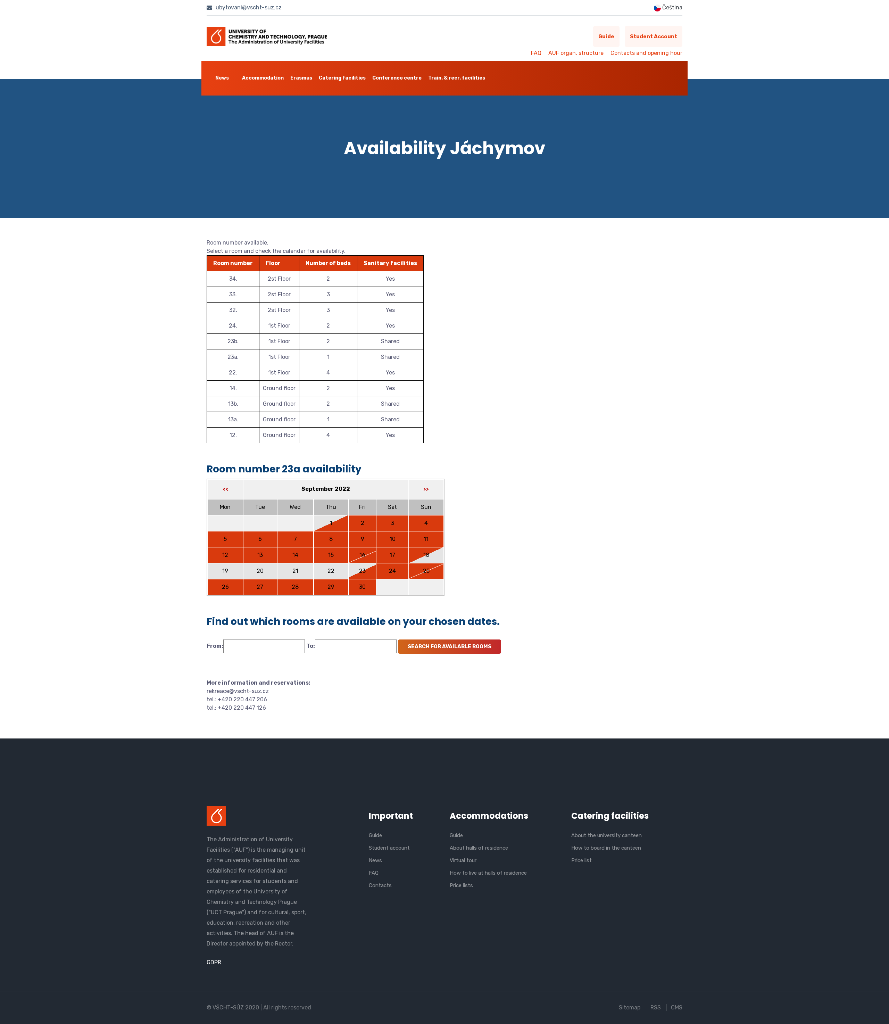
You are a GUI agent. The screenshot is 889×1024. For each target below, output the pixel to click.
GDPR (214, 962)
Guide (606, 36)
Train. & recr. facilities (456, 78)
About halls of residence (479, 848)
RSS (655, 1007)
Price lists (461, 885)
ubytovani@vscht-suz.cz (248, 7)
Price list (581, 860)
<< (225, 489)
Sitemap (629, 1007)
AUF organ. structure (576, 53)
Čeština (671, 7)
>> (426, 489)
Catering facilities (342, 78)
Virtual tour (463, 860)
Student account (653, 36)
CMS (676, 1007)
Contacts (380, 885)
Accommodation (263, 78)
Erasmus (301, 78)
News (222, 78)
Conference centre (397, 78)
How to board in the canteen (606, 848)
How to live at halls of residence (488, 873)
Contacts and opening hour (646, 53)
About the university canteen (606, 835)
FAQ (536, 53)
